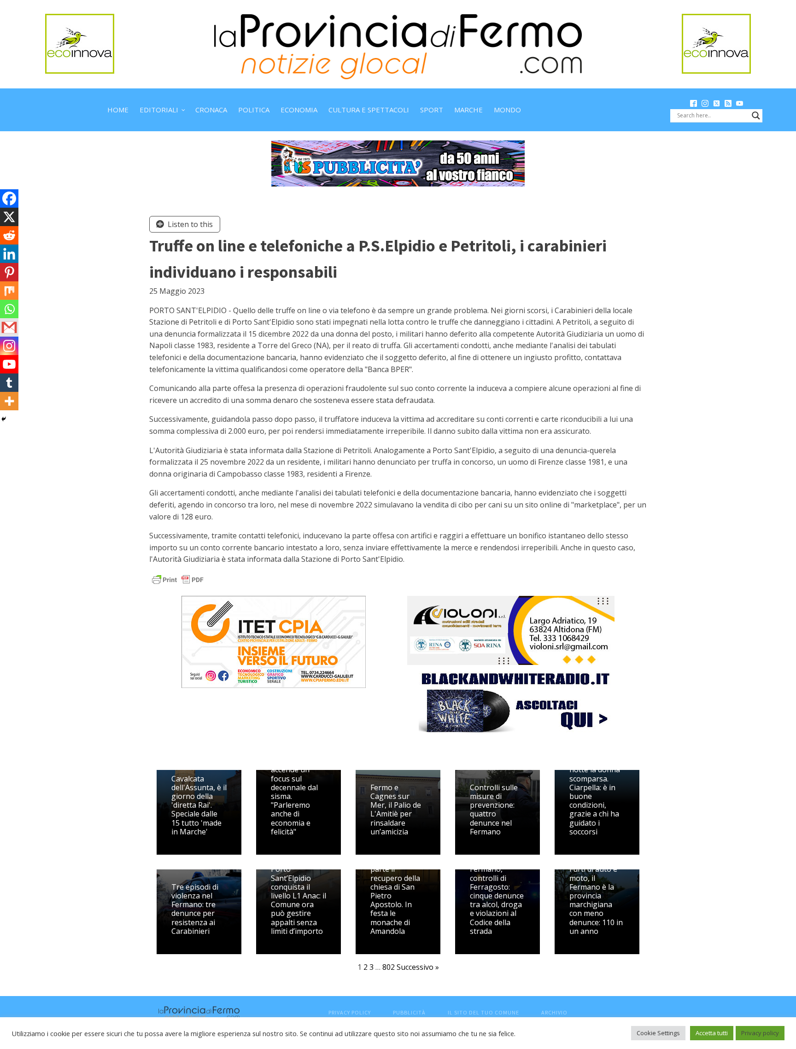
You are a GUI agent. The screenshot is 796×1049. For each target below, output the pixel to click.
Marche (468, 109)
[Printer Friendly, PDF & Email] (177, 579)
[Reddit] (9, 235)
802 (388, 967)
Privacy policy (760, 1033)
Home (118, 109)
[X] (9, 217)
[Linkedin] (9, 254)
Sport (431, 109)
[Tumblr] (9, 382)
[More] (9, 401)
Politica (253, 109)
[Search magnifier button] (755, 115)
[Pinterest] (9, 272)
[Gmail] (9, 327)
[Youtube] (9, 364)
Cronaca (211, 109)
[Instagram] (9, 346)
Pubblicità (409, 1012)
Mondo (507, 109)
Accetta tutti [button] (712, 1033)
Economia (299, 109)
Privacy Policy (349, 1012)
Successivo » (418, 967)
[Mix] (9, 290)
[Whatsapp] (9, 309)
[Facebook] (9, 198)
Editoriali (159, 109)
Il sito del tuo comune (483, 1012)
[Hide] (3, 419)
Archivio (554, 1012)
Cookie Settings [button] (658, 1033)
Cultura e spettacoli (368, 109)
